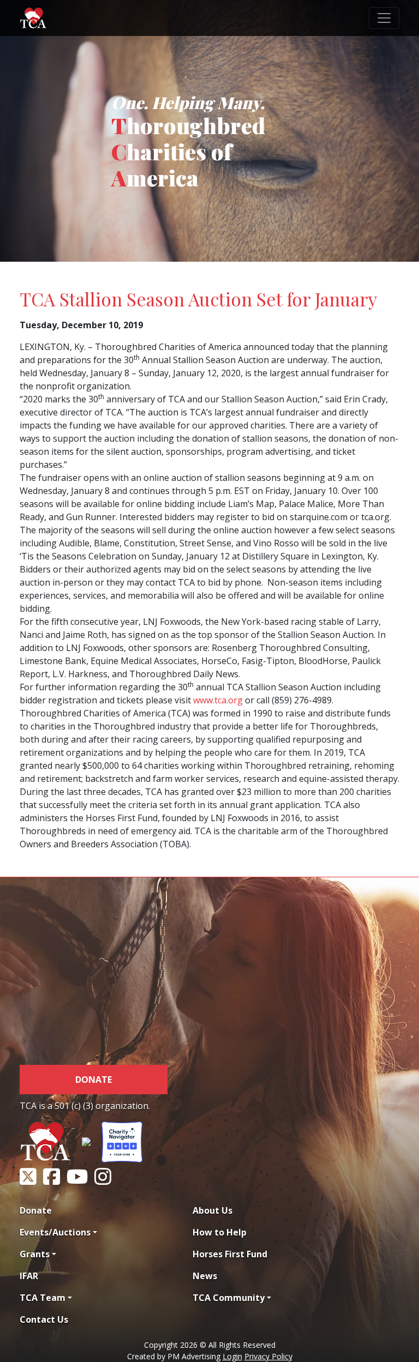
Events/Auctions (55, 1232)
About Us (212, 1210)
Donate (93, 1080)
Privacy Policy (268, 1356)
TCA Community (229, 1298)
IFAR (29, 1276)
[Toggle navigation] (384, 18)
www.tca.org (218, 700)
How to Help (220, 1232)
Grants (35, 1254)
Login (232, 1356)
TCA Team (42, 1298)
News (205, 1276)
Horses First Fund (230, 1254)
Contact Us (44, 1319)
